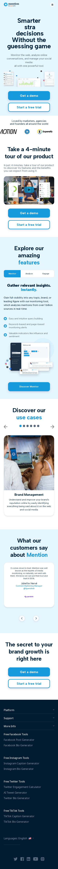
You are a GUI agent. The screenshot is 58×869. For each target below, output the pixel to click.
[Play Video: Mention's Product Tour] (29, 190)
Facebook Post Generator (19, 740)
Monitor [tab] (12, 273)
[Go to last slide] (22, 619)
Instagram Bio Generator (19, 769)
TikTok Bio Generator (16, 821)
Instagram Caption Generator (21, 763)
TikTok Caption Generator (19, 816)
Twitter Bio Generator (17, 798)
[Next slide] (36, 619)
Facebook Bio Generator (18, 745)
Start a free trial (29, 107)
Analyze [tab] (29, 273)
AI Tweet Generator (15, 792)
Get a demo (29, 96)
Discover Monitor (29, 386)
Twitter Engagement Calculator (22, 787)
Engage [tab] (45, 273)
